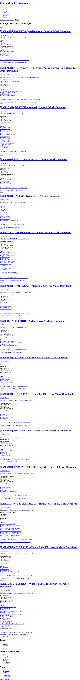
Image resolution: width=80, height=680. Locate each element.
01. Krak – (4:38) (4, 216)
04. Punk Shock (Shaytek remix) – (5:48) (10, 528)
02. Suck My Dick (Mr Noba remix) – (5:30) (11, 525)
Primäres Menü (4, 7)
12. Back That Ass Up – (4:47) (7, 143)
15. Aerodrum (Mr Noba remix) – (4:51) (10, 272)
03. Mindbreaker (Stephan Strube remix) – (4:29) (12, 526)
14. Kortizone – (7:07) (5, 271)
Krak (15, 227)
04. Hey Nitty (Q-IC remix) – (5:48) (9, 491)
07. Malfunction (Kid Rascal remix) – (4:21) (11, 532)
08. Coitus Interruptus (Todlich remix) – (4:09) (11, 533)
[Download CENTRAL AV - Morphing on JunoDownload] (40, 292)
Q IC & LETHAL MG (19, 542)
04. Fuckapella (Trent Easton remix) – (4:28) (11, 611)
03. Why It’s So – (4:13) (6, 417)
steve (8, 35)
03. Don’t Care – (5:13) (6, 130)
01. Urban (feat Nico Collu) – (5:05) (9, 341)
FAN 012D (3, 227)
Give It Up (12, 190)
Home (4, 12)
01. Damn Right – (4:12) (6, 567)
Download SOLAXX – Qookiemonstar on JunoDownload (14, 60)
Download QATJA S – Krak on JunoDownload (12, 224)
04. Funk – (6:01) (4, 56)
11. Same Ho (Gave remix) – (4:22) (9, 621)
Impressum (6, 14)
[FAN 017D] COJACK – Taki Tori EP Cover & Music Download (34, 357)
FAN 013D (10, 315)
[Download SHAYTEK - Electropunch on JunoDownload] (40, 437)
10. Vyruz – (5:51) (4, 265)
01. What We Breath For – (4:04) (8, 607)
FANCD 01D (7, 280)
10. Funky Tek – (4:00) (5, 619)
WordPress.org (6, 676)
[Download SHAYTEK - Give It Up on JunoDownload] (40, 166)
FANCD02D (17, 154)
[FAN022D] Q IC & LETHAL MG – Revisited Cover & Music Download (38, 503)
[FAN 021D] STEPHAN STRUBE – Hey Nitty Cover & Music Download (38, 467)
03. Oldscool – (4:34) (5, 94)
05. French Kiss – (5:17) (6, 133)
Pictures (5, 655)
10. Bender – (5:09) (5, 140)
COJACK (2, 388)
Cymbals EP (3, 425)
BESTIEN (7, 154)
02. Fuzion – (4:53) (5, 569)
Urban (21, 352)
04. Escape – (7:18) (5, 131)
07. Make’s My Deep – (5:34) (7, 261)
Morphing (24, 315)
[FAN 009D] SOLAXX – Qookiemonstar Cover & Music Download (35, 31)
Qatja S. (19, 227)
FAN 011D (3, 190)
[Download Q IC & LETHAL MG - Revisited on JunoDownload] (40, 510)
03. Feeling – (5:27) (5, 219)
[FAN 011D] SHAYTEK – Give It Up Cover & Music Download (33, 159)
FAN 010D (3, 102)
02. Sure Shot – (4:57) (5, 488)
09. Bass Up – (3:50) (5, 618)
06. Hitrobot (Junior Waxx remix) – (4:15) (10, 614)
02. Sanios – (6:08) (4, 254)
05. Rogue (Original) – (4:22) (7, 612)
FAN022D (2, 542)
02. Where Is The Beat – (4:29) (7, 92)
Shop (4, 659)
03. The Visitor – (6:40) (6, 309)
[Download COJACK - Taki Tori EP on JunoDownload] (40, 364)
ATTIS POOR (3, 352)
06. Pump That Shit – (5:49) (7, 259)
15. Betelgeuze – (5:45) (6, 626)
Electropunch (3, 461)
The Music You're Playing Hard (29, 102)
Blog (4, 10)
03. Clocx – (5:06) (4, 182)
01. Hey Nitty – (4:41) (5, 487)
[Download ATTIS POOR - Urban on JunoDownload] (40, 327)
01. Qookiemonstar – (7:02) (7, 51)
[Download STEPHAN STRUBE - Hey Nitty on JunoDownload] (40, 473)
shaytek (21, 190)
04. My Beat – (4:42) (5, 418)
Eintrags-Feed (6, 673)
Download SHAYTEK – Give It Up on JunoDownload (14, 188)
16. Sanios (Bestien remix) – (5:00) (8, 274)
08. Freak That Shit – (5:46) (7, 262)
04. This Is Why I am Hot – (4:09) (8, 95)
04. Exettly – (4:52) (5, 455)
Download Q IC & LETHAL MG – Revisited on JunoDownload (16, 539)
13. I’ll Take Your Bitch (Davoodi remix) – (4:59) (12, 624)
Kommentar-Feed (7, 675)
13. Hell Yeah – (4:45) (5, 144)
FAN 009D (3, 62)
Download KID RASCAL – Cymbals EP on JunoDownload (15, 422)
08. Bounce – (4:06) (5, 137)
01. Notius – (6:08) (4, 252)
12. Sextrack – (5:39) (5, 622)
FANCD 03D (12, 635)
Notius (17, 280)
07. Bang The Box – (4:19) (6, 615)
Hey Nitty (16, 498)
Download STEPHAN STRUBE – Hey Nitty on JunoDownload (16, 495)
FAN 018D (9, 425)
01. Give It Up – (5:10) (5, 179)
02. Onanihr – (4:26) (5, 217)
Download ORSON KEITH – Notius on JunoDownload (14, 278)
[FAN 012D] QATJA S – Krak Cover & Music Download (30, 195)
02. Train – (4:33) (4, 181)
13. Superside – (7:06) (5, 269)
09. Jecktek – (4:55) (5, 138)
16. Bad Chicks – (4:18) (6, 628)
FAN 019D (9, 461)
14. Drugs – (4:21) (4, 625)
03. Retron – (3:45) (4, 609)
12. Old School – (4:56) (6, 268)
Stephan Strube (22, 498)
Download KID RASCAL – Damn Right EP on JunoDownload (16, 575)
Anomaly (2, 154)
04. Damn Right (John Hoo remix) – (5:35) (10, 571)
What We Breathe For (25, 635)
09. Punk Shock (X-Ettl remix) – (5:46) (9, 535)
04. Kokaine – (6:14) (5, 257)
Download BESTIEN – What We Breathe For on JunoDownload (16, 632)
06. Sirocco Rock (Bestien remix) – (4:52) (10, 531)
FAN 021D (3, 498)
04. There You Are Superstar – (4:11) (9, 220)
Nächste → (5, 636)
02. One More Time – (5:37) (7, 307)
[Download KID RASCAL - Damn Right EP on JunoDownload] (40, 553)
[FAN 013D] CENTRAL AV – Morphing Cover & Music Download (35, 285)
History (5, 11)
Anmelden (5, 672)
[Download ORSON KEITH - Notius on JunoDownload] (40, 239)
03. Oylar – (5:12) (4, 54)
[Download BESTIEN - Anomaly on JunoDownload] (40, 113)
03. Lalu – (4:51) (4, 490)
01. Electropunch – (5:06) (6, 451)
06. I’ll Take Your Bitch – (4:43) (8, 134)
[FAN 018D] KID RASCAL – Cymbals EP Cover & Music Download (36, 394)
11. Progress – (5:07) (5, 141)
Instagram (5, 645)
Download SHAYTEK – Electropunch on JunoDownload (14, 459)
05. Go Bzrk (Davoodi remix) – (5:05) (9, 529)
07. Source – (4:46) (5, 136)
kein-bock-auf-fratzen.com (14, 3)
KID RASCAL (18, 102)
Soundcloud (6, 646)
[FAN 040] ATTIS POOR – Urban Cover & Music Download (32, 321)
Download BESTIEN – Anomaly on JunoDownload (13, 151)
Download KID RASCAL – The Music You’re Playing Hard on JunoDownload (20, 99)
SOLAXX (24, 62)
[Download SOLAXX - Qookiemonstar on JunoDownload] (40, 38)
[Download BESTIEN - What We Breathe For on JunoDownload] (40, 593)
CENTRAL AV (4, 315)
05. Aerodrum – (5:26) (5, 258)
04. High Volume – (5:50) (6, 382)
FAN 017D (8, 388)
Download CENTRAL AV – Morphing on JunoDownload (14, 313)
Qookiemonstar (18, 62)
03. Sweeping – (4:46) (5, 453)
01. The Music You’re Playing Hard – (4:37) (11, 91)
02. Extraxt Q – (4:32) (5, 415)
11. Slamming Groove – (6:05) (7, 266)
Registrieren (6, 671)
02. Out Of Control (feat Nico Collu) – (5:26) (11, 342)
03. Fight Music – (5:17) (6, 380)
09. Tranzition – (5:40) (5, 264)
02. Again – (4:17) (4, 452)
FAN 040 (9, 352)
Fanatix (7, 62)
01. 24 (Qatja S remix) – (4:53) (7, 524)
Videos (8, 656)
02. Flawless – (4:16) (5, 608)
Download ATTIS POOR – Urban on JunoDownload (13, 349)
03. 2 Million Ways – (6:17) (7, 255)
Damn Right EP (4, 578)
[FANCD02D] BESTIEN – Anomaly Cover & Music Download (33, 107)
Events (4, 657)
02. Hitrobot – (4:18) (5, 129)
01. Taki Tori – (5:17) (5, 378)
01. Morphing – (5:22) (5, 306)
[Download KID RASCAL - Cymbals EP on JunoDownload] (40, 400)
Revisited (27, 542)
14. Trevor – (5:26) (4, 146)
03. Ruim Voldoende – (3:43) (7, 570)
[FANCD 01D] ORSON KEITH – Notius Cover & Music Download (35, 232)
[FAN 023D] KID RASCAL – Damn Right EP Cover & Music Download (38, 547)
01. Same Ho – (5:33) (5, 127)
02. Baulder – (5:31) (5, 53)
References (6, 15)
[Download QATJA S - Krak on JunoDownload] (40, 202)
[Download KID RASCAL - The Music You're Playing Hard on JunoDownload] (40, 77)
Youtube (5, 17)
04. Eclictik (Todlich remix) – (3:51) (9, 345)
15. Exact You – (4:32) (5, 147)
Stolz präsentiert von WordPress (8, 679)
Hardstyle (11, 62)
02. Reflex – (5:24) (4, 379)
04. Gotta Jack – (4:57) (5, 184)
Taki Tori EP (22, 388)
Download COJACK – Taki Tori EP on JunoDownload (14, 386)
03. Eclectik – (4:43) (5, 344)
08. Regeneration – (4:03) (6, 617)
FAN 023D (11, 578)
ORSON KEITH (23, 280)
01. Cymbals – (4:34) (5, 414)
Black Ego (5, 644)
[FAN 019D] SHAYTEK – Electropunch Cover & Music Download (35, 430)
